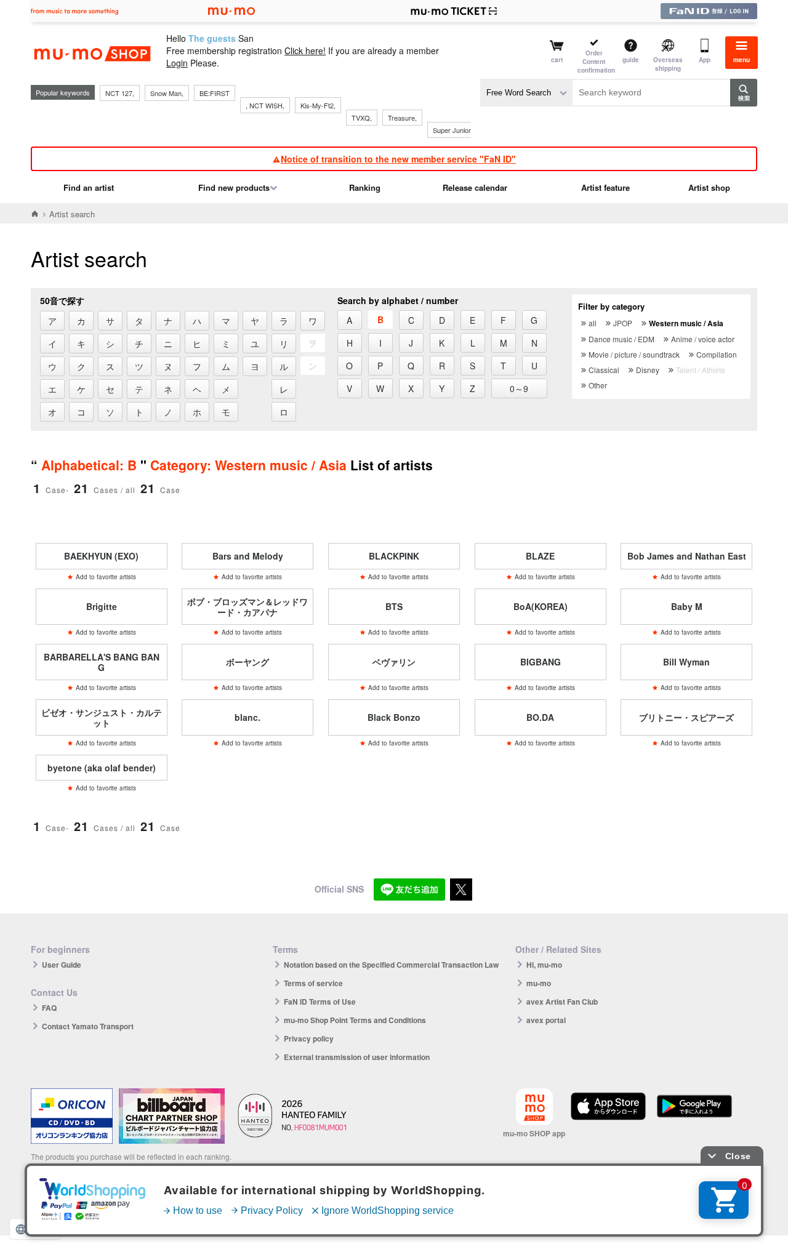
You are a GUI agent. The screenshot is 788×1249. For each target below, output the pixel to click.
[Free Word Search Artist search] (526, 92)
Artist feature (605, 187)
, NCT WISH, (265, 105)
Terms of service (313, 983)
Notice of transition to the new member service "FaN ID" (398, 159)
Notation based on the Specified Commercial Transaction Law (391, 964)
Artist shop (709, 187)
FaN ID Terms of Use (320, 1001)
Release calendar (475, 187)
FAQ (49, 1007)
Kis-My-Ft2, (318, 105)
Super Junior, (452, 130)
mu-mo (538, 983)
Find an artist (88, 187)
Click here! (305, 50)
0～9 (519, 388)
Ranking (364, 187)
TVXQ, (362, 117)
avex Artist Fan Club (562, 1001)
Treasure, (402, 117)
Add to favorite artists (106, 576)
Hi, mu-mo (544, 964)
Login (177, 63)
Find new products (234, 187)
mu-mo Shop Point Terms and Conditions (355, 1020)
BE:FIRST (214, 93)
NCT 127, (119, 93)
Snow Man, (166, 93)
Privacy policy (309, 1038)
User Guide (61, 964)
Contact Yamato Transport (88, 1026)
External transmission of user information (357, 1056)
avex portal (546, 1020)
